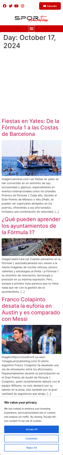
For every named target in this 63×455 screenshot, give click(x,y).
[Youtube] (16, 6)
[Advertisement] (31, 84)
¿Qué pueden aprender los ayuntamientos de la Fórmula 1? (31, 226)
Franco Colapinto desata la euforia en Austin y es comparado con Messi (31, 309)
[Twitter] (10, 6)
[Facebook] (5, 6)
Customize (31, 438)
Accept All (31, 429)
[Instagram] (22, 6)
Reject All (31, 447)
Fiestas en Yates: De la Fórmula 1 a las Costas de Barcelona (30, 127)
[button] (31, 28)
